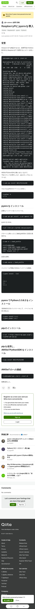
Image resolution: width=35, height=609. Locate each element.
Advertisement (5, 563)
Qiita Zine (22, 574)
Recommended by (15, 434)
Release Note (23, 543)
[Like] (3, 388)
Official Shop (23, 577)
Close (17, 600)
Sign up (17, 417)
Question (19, 6)
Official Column (23, 549)
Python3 (23, 30)
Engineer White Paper (25, 561)
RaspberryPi (11, 30)
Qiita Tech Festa (24, 555)
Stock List (11, 6)
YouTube (3, 583)
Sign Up (21, 504)
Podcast (3, 586)
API (20, 563)
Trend (4, 6)
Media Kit (4, 555)
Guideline (4, 552)
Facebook (4, 580)
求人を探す (8, 600)
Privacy (3, 549)
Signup (30, 2)
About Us (4, 594)
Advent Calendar (24, 552)
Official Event (28, 6)
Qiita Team (22, 571)
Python (4, 30)
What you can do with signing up (13, 413)
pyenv (18, 30)
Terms (3, 546)
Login (22, 2)
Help (2, 561)
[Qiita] (5, 2)
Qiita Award (22, 558)
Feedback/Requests (7, 558)
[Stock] (9, 388)
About (3, 543)
